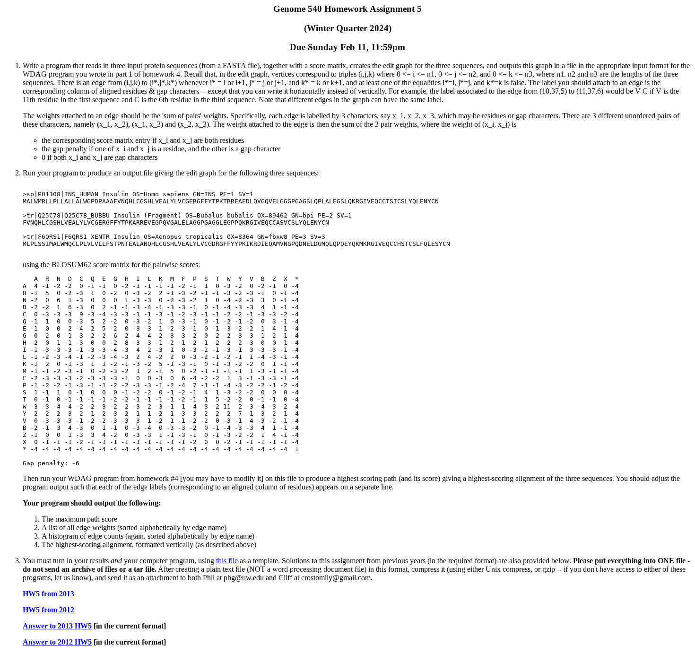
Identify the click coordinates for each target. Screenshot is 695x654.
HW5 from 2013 (48, 594)
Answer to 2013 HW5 (57, 626)
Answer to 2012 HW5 (57, 642)
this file (227, 561)
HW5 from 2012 (48, 610)
